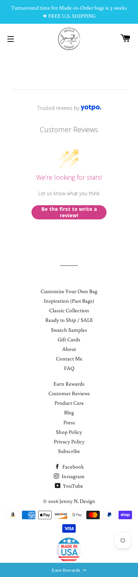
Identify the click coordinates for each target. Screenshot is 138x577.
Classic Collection (69, 310)
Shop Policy (69, 431)
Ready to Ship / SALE (69, 319)
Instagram (73, 476)
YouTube (72, 485)
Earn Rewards (69, 383)
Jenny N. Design (77, 501)
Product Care (69, 402)
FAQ (69, 368)
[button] (69, 570)
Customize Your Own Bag (69, 291)
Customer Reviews (69, 393)
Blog (69, 412)
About (69, 349)
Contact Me (69, 358)
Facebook (72, 466)
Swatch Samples (69, 329)
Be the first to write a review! (69, 212)
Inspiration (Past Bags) (69, 300)
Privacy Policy (69, 441)
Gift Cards (69, 339)
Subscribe (69, 451)
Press (69, 422)
